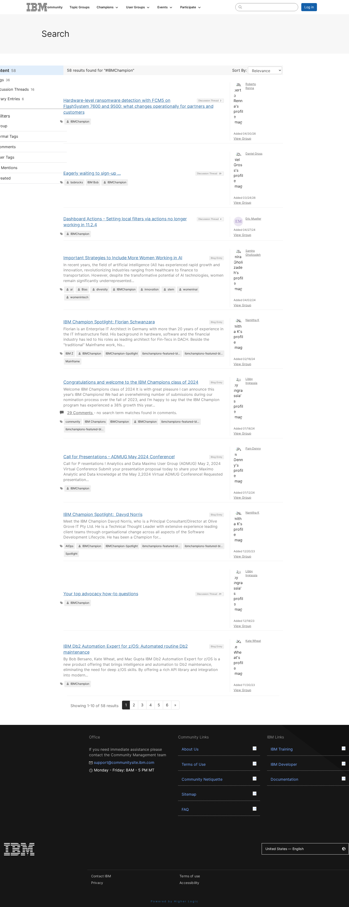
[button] (108, 7)
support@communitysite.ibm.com (124, 762)
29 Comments (80, 412)
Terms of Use (194, 764)
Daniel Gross (253, 153)
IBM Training (282, 749)
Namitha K (252, 320)
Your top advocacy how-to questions (100, 593)
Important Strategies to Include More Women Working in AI (122, 257)
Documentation (284, 779)
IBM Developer (284, 764)
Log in (309, 7)
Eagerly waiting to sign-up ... (92, 173)
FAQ (185, 809)
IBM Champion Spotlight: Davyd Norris (102, 514)
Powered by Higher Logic (174, 901)
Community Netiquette (202, 779)
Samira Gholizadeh (253, 252)
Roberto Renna (250, 86)
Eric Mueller (253, 218)
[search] (240, 7)
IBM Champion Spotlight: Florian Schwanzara (109, 321)
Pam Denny (253, 448)
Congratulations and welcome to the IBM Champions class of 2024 (130, 382)
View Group (242, 138)
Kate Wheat (253, 640)
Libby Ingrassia (251, 381)
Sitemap (189, 794)
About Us (190, 749)
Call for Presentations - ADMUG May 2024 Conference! (119, 456)
